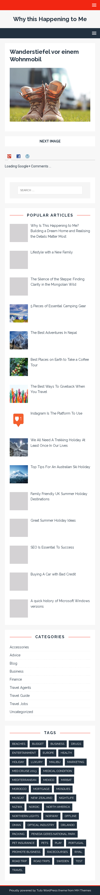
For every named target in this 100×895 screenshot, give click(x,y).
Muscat (18, 798)
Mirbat (66, 780)
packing (18, 834)
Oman (16, 825)
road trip (19, 861)
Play (58, 843)
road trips (41, 861)
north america (58, 807)
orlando (68, 825)
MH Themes (83, 890)
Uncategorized (21, 712)
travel (17, 870)
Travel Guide (20, 696)
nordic (34, 807)
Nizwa (17, 807)
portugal (76, 843)
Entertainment (24, 752)
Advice (15, 655)
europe (48, 752)
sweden (63, 861)
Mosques (63, 789)
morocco (19, 789)
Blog (13, 663)
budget (38, 744)
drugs (76, 744)
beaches (18, 744)
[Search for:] (50, 190)
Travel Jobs (19, 704)
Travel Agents (20, 688)
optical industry (41, 825)
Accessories (19, 647)
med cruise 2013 (24, 771)
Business (17, 671)
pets (44, 843)
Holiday (18, 762)
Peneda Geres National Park (53, 834)
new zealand (41, 798)
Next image (50, 141)
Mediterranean (24, 780)
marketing (75, 762)
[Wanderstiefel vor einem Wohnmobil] (50, 119)
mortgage (41, 789)
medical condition (57, 771)
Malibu (54, 762)
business (57, 744)
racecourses (57, 852)
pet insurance (23, 843)
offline (70, 816)
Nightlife (66, 798)
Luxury (36, 762)
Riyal (78, 852)
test (79, 861)
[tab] (10, 156)
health (66, 752)
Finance (16, 679)
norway (52, 816)
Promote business (26, 852)
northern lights (25, 816)
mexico (48, 780)
